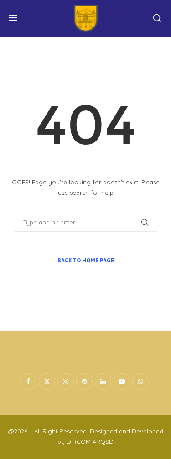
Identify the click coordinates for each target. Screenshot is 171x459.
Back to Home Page (85, 260)
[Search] (157, 18)
